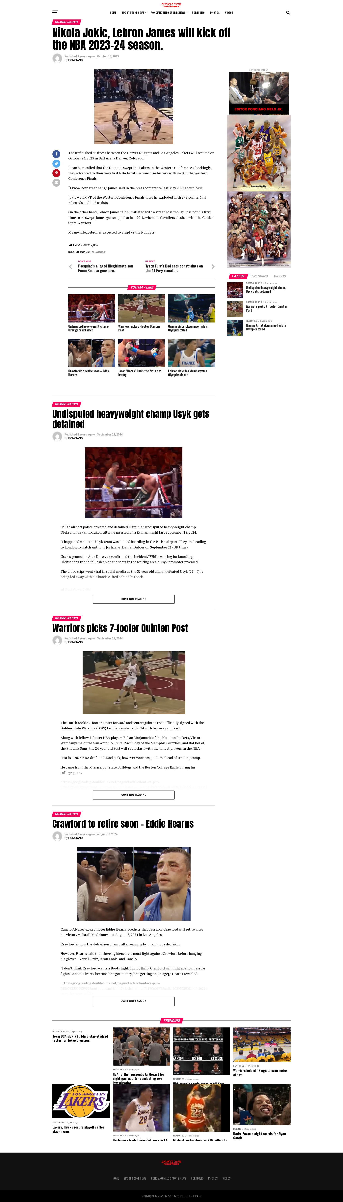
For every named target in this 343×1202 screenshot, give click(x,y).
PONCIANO (75, 60)
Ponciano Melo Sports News (168, 12)
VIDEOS (229, 12)
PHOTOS (215, 12)
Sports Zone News (133, 12)
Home (113, 12)
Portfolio (198, 12)
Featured (99, 252)
